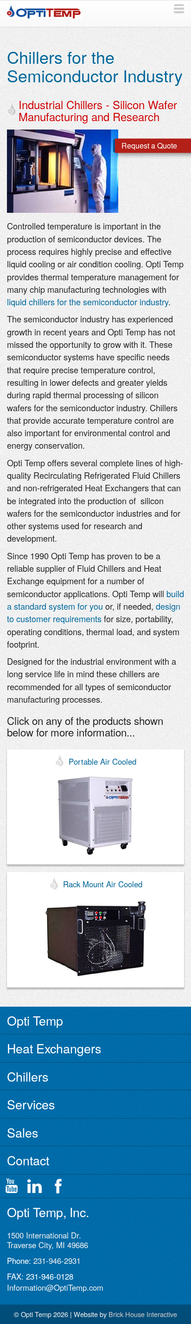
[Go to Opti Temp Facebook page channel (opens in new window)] (58, 1186)
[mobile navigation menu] (179, 8)
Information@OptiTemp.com (55, 1287)
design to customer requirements (93, 612)
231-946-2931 (57, 1260)
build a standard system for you (95, 600)
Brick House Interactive (142, 1314)
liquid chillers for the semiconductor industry (87, 302)
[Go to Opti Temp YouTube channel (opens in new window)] (11, 1186)
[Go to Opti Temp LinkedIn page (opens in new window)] (34, 1186)
